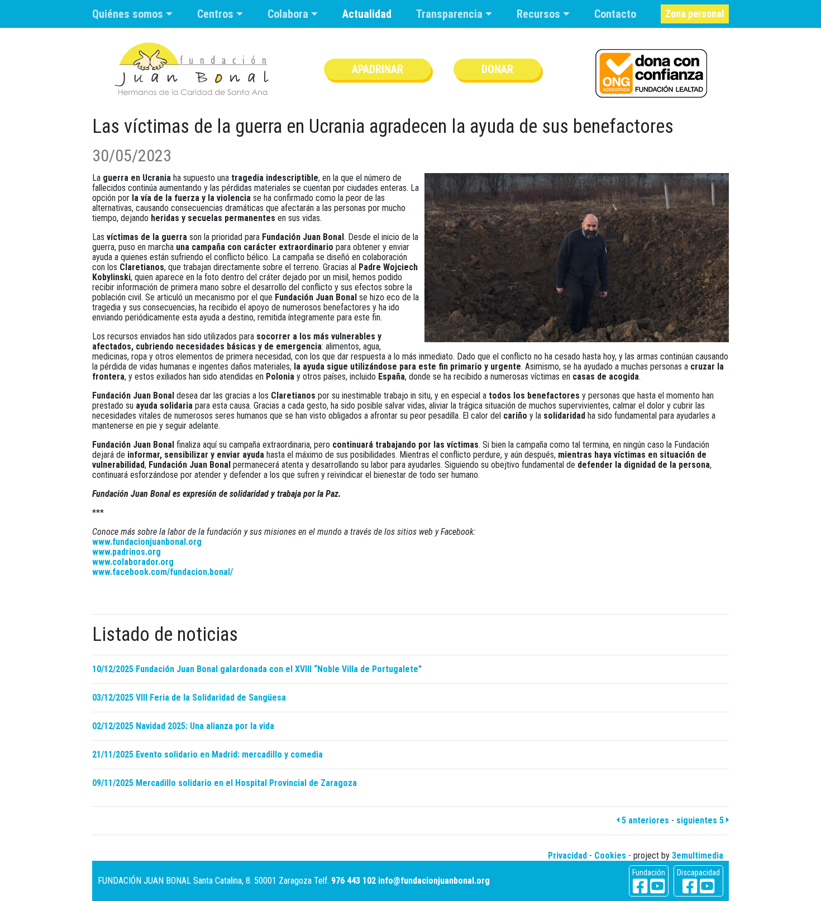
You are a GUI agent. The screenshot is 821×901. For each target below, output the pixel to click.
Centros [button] (216, 14)
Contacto (615, 14)
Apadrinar (377, 69)
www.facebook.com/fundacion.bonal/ (162, 572)
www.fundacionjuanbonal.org (147, 541)
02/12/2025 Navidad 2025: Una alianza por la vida (183, 726)
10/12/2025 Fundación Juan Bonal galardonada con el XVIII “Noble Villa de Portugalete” (257, 669)
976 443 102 (353, 880)
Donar (497, 69)
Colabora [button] (289, 14)
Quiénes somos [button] (129, 14)
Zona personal (694, 14)
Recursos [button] (540, 14)
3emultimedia (697, 855)
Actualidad (367, 14)
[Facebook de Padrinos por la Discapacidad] (689, 886)
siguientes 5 (701, 820)
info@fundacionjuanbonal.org (434, 880)
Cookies (610, 855)
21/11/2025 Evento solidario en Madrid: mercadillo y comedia (207, 754)
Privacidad (567, 855)
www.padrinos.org (126, 552)
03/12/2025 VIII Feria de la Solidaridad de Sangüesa (189, 697)
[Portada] (191, 68)
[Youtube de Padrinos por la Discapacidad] (707, 886)
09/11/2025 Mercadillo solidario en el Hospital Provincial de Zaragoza (224, 783)
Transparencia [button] (450, 14)
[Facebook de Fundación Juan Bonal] (640, 886)
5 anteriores (644, 820)
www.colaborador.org (133, 562)
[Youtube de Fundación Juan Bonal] (657, 886)
